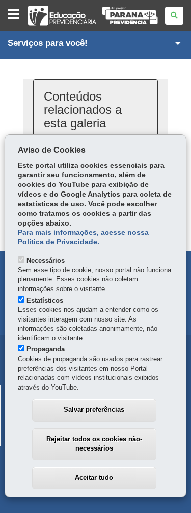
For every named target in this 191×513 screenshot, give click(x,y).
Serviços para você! (48, 43)
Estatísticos (44, 300)
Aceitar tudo (94, 478)
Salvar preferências (94, 409)
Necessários (45, 260)
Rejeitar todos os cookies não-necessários (94, 444)
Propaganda (45, 349)
